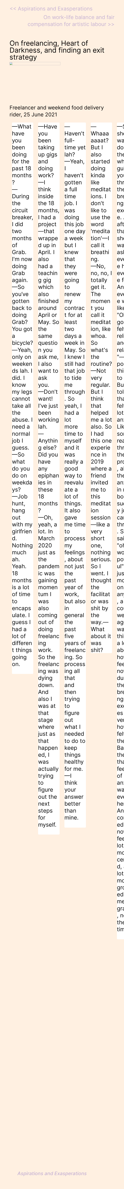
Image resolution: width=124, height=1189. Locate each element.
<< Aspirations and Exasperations (51, 8)
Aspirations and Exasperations (52, 1173)
